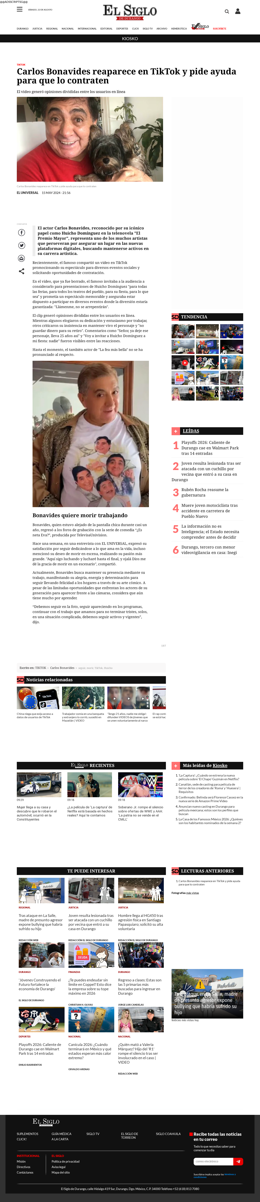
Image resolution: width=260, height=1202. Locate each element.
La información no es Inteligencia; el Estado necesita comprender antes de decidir (210, 531)
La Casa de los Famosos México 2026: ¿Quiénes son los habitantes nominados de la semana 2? (211, 821)
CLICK (135, 28)
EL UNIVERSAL (27, 193)
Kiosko (130, 38)
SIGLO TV (148, 28)
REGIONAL (52, 28)
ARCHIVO (162, 28)
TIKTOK (40, 668)
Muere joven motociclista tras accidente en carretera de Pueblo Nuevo (209, 511)
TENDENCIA (194, 317)
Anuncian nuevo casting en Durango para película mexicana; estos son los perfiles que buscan (208, 810)
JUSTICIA (37, 28)
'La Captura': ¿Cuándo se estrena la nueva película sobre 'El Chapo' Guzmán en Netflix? (209, 777)
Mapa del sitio (61, 1172)
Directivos (23, 1167)
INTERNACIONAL (87, 28)
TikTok (21, 64)
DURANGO (22, 28)
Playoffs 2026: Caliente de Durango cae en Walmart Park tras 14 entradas (210, 448)
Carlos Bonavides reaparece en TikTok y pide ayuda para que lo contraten (209, 882)
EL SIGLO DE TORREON (129, 1135)
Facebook (22, 236)
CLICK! (22, 1139)
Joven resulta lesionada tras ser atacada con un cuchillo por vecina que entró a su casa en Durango (206, 471)
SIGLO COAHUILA (168, 1134)
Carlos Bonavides (62, 668)
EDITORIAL (106, 28)
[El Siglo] (46, 1130)
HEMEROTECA (179, 28)
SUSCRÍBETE (219, 28)
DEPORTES (122, 28)
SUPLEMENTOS (27, 1134)
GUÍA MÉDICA (61, 1134)
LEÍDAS (191, 431)
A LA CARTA (60, 1139)
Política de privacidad (66, 1161)
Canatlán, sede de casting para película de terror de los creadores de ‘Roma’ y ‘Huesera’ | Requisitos (209, 788)
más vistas (192, 892)
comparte (22, 275)
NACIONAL (68, 28)
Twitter (22, 249)
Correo (22, 262)
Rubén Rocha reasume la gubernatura (205, 492)
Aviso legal (58, 1167)
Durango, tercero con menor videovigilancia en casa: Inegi (209, 549)
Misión (21, 1161)
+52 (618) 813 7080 (186, 1189)
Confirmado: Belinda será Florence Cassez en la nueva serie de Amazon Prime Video (211, 799)
